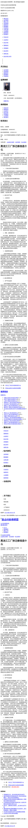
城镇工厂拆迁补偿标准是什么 (11, 405)
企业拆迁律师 (10, 142)
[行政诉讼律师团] (10, 519)
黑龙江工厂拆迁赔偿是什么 (11, 412)
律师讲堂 (6, 25)
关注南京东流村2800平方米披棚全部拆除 (14, 408)
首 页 (5, 527)
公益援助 (6, 31)
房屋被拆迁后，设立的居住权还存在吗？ (14, 794)
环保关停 (6, 108)
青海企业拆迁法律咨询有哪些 (13, 388)
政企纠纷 (6, 112)
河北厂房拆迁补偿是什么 (10, 399)
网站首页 (6, 18)
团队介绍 (6, 21)
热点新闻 (23, 142)
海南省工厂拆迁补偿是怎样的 (11, 402)
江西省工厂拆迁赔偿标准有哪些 (12, 417)
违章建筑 (6, 114)
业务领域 (6, 23)
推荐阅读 (4, 392)
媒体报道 (6, 32)
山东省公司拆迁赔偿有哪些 (11, 813)
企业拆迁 (6, 111)
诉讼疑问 (6, 117)
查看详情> (6, 101)
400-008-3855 (15, 787)
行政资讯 (6, 28)
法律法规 (6, 29)
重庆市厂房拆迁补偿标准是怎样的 (13, 407)
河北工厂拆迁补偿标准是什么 (13, 385)
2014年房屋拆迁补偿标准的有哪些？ (13, 419)
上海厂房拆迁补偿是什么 (10, 401)
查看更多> (3, 395)
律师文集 (6, 447)
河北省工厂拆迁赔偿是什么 (11, 404)
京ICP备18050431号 (10, 512)
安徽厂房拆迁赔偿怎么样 (10, 416)
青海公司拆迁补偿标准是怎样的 (12, 423)
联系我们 (6, 34)
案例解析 (6, 26)
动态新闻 (6, 20)
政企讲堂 (6, 444)
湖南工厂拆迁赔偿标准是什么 (11, 422)
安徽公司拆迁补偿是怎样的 (11, 397)
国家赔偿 (6, 109)
